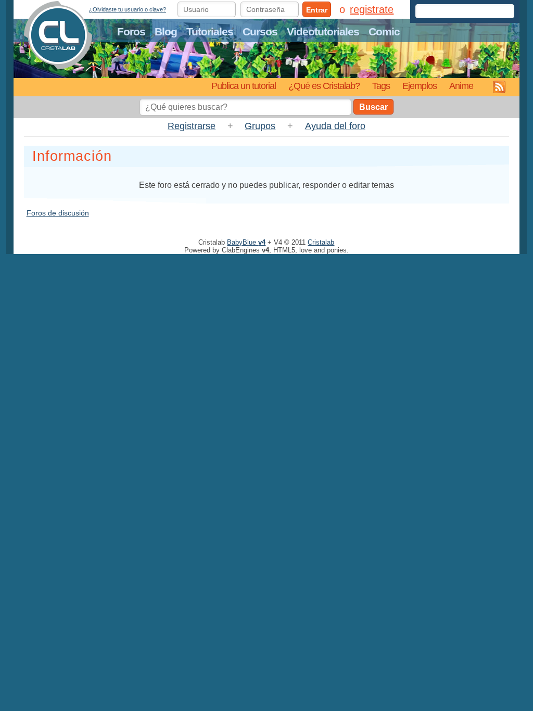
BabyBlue (246, 242)
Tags (381, 85)
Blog (166, 31)
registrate (372, 9)
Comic (384, 31)
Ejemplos (419, 85)
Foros (131, 31)
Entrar (316, 10)
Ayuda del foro (335, 126)
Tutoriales (209, 31)
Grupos (260, 126)
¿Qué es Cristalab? (324, 85)
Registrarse (191, 126)
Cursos (260, 31)
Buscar (373, 107)
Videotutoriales (323, 31)
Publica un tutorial (243, 85)
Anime (461, 85)
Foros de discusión (58, 213)
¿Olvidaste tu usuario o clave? (127, 9)
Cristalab (321, 242)
